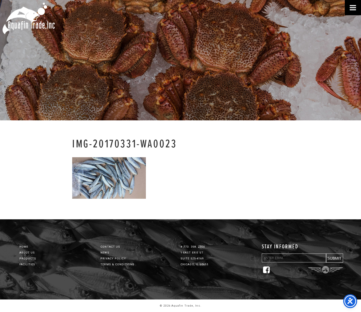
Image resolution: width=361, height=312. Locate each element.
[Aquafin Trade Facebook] (267, 271)
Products (27, 258)
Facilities (27, 264)
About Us (27, 252)
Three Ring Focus (325, 269)
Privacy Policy (113, 258)
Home (23, 246)
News (104, 252)
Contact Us (110, 246)
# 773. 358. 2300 (192, 246)
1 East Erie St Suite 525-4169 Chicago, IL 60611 (194, 258)
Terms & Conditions (117, 264)
